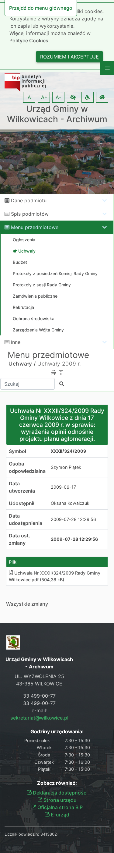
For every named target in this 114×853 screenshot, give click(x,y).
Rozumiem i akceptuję (69, 57)
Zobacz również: (57, 783)
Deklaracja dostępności (60, 793)
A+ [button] (44, 97)
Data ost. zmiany (19, 539)
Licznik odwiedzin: (22, 834)
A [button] (29, 97)
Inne (15, 342)
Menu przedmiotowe (34, 227)
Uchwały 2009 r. (59, 363)
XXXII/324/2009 (68, 451)
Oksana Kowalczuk (70, 503)
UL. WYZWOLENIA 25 (39, 676)
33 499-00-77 (39, 696)
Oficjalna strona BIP (59, 807)
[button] (73, 97)
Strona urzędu (59, 800)
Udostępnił (21, 503)
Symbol (17, 451)
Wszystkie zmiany (27, 604)
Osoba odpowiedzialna (27, 467)
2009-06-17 (63, 487)
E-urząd (59, 815)
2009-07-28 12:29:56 (73, 519)
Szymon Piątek (66, 467)
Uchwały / (22, 363)
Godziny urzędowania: (57, 731)
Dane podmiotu (29, 200)
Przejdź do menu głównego (40, 8)
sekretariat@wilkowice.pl (39, 718)
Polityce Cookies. (29, 40)
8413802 (48, 834)
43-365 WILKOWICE (39, 684)
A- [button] (58, 97)
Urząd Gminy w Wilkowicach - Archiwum (57, 114)
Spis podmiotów (30, 214)
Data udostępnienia (25, 519)
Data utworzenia (22, 487)
